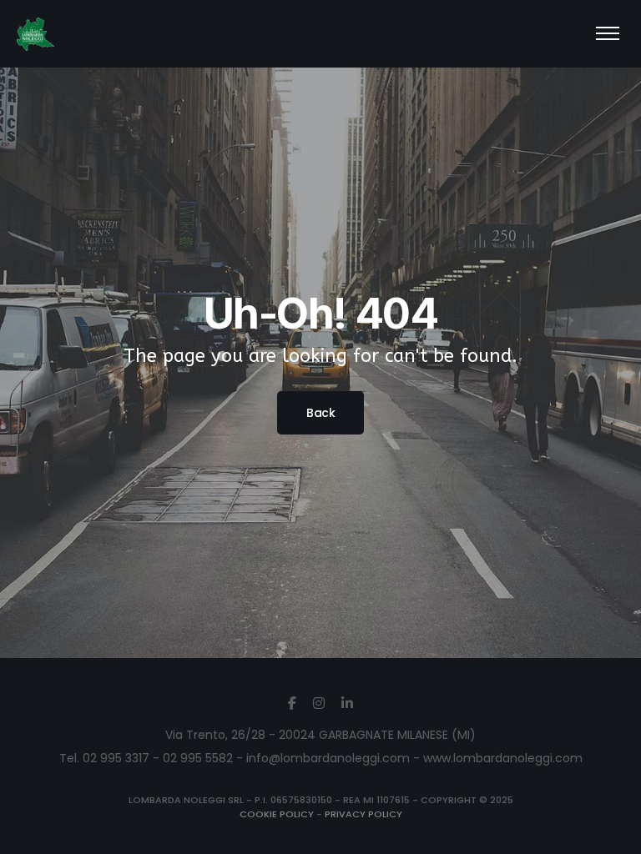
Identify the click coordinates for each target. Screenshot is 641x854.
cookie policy (277, 814)
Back (320, 412)
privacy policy (363, 814)
